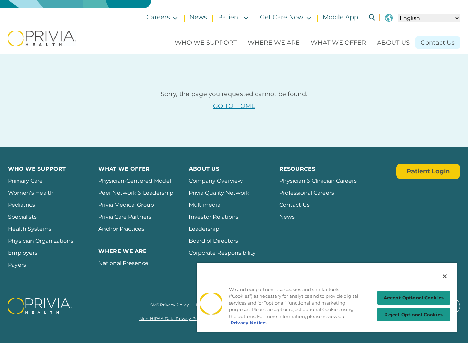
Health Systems (29, 229)
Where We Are (274, 42)
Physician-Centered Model (134, 181)
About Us (393, 42)
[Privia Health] (42, 38)
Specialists (22, 217)
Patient (229, 17)
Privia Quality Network (219, 193)
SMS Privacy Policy (169, 304)
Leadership (204, 229)
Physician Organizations (40, 241)
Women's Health (31, 193)
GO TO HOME (234, 106)
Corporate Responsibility (222, 253)
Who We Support (206, 42)
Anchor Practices (121, 229)
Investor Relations (213, 217)
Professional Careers (306, 193)
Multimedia (204, 205)
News (198, 17)
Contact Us (438, 42)
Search (369, 17)
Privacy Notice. (249, 322)
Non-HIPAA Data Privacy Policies (173, 318)
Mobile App (340, 17)
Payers (17, 265)
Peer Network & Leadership (135, 193)
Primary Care (25, 181)
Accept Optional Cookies (414, 297)
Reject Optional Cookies (413, 314)
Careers (158, 17)
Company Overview (216, 181)
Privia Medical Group (126, 205)
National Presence (123, 263)
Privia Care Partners (124, 217)
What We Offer (338, 42)
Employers (22, 253)
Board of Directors (213, 241)
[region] (327, 297)
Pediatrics (21, 205)
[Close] (444, 276)
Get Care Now (281, 17)
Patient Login (428, 171)
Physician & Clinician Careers (318, 181)
